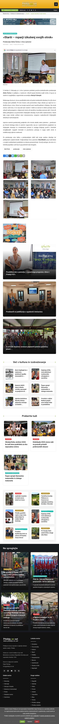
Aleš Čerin (7, 149)
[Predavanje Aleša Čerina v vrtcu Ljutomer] (15, 169)
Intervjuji (6, 684)
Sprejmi (22, 721)
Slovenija (6, 681)
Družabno (34, 644)
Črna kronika (35, 647)
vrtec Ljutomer (27, 149)
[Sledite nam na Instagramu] (29, 10)
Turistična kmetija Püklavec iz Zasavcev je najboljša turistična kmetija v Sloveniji (47, 500)
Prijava (55, 10)
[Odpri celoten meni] (56, 4)
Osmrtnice (7, 697)
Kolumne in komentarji (10, 689)
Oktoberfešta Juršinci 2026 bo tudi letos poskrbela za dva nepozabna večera (16, 444)
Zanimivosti (35, 663)
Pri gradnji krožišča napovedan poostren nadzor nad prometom (13, 574)
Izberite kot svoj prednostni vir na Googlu (17, 50)
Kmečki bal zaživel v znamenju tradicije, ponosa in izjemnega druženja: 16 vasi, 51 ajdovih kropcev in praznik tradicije (14, 612)
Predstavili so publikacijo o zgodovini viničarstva (24, 312)
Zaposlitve (35, 694)
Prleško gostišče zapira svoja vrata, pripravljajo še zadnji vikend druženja (20, 517)
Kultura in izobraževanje (17, 13)
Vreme (33, 700)
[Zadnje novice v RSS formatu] (35, 10)
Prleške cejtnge (36, 702)
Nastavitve (30, 721)
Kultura (34, 649)
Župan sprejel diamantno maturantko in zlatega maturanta (14, 478)
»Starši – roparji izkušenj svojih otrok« (36, 13)
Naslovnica (6, 13)
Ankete (34, 692)
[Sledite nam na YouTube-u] (31, 10)
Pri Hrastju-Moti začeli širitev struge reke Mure (47, 533)
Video (33, 686)
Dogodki (34, 681)
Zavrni (37, 721)
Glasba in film (35, 665)
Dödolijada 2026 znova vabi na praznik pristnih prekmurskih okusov (43, 444)
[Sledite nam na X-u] (33, 10)
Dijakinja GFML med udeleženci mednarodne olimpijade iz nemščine (46, 374)
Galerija (34, 684)
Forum (33, 689)
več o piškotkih (35, 716)
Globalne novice (8, 694)
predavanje (16, 149)
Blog (33, 697)
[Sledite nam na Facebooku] (27, 10)
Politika (34, 655)
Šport (33, 652)
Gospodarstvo (35, 657)
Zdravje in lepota (8, 686)
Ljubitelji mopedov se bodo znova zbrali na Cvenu (21, 498)
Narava (34, 660)
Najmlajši (34, 668)
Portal (5, 692)
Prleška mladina (36, 705)
